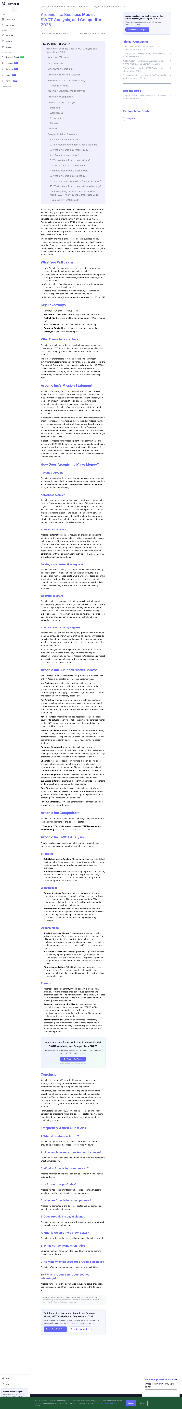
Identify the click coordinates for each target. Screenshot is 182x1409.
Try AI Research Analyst (80, 1329)
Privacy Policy (109, 1403)
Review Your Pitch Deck (55, 1329)
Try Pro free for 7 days (73, 1059)
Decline (142, 1403)
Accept (130, 1403)
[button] (73, 44)
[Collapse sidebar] (14, 9)
